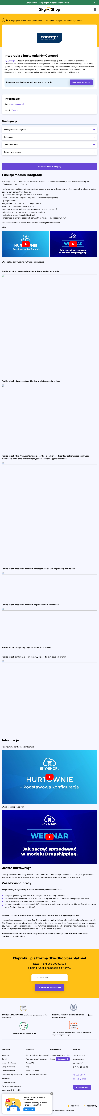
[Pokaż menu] (95, 9)
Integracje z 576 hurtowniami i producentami (26, 21)
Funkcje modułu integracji (15, 129)
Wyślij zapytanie (82, 1087)
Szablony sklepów (8, 1071)
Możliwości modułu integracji (49, 166)
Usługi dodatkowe (8, 1067)
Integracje (5, 1055)
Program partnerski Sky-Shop (60, 1055)
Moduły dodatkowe (9, 1063)
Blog (27, 1067)
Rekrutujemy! (63, 1059)
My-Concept (10, 61)
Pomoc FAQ (30, 1063)
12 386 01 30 (79, 1075)
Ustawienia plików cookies (11, 1090)
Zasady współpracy (12, 152)
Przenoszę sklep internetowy (36, 1059)
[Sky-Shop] (49, 11)
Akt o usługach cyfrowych (11, 1086)
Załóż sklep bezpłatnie (81, 82)
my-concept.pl (17, 104)
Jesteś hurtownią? (11, 144)
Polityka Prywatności (9, 1082)
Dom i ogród (49, 21)
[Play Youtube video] (25, 244)
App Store (74, 1106)
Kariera (52, 1059)
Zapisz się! (29, 1109)
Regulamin (6, 1078)
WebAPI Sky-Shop (32, 1071)
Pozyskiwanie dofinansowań (36, 1074)
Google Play (91, 1106)
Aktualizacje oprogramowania (12, 1074)
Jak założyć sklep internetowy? (37, 1055)
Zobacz (14, 110)
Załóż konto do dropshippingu (49, 987)
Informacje (8, 137)
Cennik (4, 1059)
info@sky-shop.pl (80, 1079)
